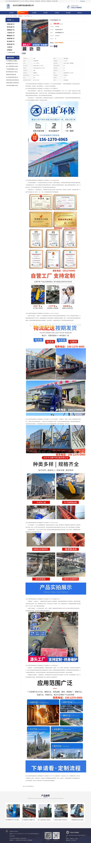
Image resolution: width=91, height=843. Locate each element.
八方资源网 (16, 840)
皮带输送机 (20, 16)
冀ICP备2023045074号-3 (23, 833)
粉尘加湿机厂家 (10, 41)
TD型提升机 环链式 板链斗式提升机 (61, 819)
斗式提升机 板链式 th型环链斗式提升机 (14, 819)
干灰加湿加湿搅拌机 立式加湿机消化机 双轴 (12, 69)
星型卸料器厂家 (10, 38)
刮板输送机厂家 (10, 29)
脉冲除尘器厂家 (10, 27)
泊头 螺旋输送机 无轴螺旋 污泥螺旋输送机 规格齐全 (12, 60)
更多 (18, 57)
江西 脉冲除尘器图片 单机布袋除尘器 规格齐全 (12, 85)
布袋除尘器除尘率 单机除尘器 (12, 82)
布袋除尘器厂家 (10, 24)
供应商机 (23, 12)
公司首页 (11, 12)
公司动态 (57, 12)
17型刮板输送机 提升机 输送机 (29, 819)
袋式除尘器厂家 (10, 44)
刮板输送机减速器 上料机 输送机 (45, 819)
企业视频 (34, 12)
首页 (11, 16)
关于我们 (45, 12)
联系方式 (80, 12)
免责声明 (21, 840)
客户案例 (68, 12)
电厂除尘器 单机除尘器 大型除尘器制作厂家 (12, 77)
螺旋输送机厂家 (10, 35)
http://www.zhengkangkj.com (28, 786)
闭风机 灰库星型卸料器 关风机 (77, 819)
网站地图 (30, 840)
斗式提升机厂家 (10, 32)
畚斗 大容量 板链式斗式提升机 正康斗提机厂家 (12, 66)
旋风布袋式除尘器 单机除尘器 (12, 80)
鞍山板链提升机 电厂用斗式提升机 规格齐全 (12, 63)
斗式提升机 (9, 47)
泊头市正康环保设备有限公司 (33, 833)
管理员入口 (25, 840)
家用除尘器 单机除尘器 (11, 74)
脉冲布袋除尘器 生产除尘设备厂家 (12, 71)
